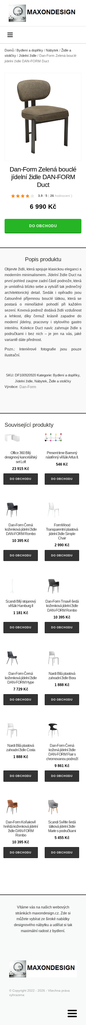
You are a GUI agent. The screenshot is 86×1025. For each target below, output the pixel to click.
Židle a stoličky (60, 381)
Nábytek (52, 50)
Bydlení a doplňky (30, 50)
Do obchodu (43, 226)
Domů (9, 50)
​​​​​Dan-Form (27, 387)
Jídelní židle (27, 55)
